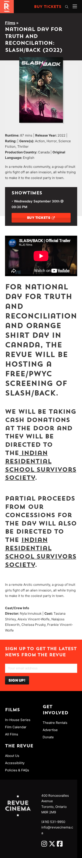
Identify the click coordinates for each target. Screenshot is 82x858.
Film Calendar (15, 727)
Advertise (50, 730)
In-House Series (17, 720)
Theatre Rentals (55, 723)
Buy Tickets (47, 7)
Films (10, 23)
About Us (12, 756)
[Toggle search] (67, 6)
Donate (48, 737)
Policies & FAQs (17, 770)
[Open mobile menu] (75, 6)
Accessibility (14, 763)
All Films (11, 734)
